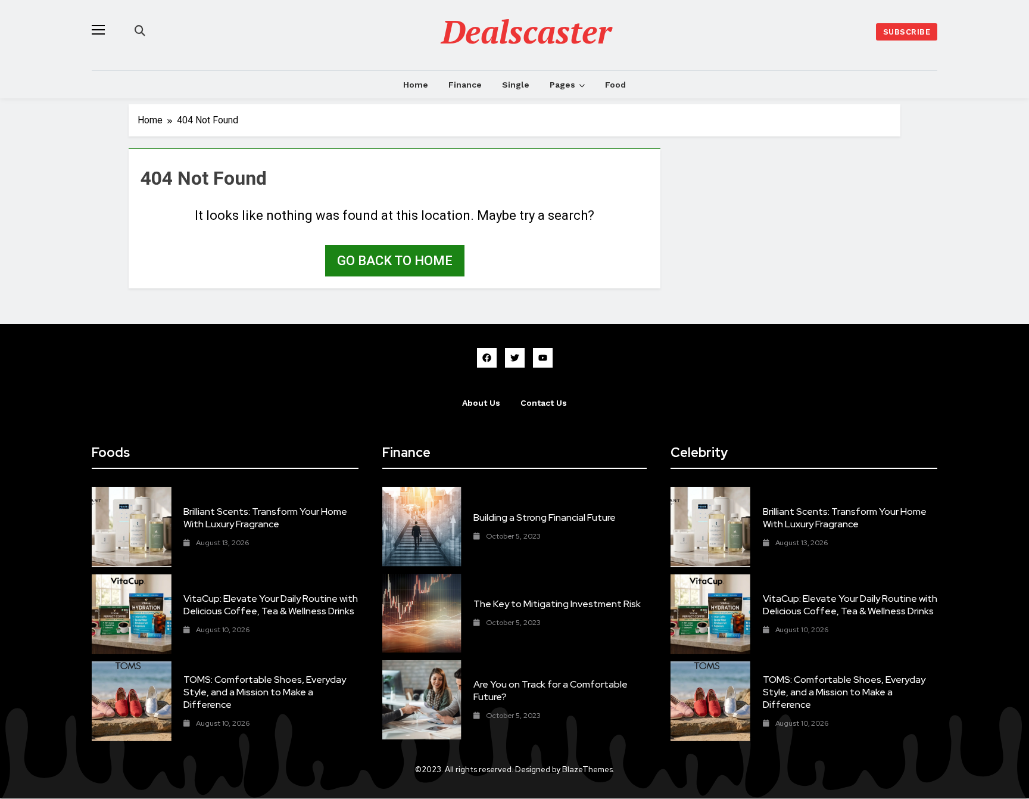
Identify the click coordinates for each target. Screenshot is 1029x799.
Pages (562, 84)
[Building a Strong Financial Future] (422, 526)
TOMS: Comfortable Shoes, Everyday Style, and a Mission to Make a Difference (264, 692)
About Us (481, 403)
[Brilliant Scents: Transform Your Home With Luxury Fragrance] (132, 527)
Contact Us (543, 403)
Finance (465, 84)
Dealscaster (526, 31)
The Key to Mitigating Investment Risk (557, 604)
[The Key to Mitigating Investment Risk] (422, 613)
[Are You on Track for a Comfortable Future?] (422, 699)
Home (415, 84)
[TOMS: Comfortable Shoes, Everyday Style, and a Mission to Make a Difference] (132, 701)
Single (515, 84)
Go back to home (395, 260)
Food (615, 84)
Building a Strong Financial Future (544, 517)
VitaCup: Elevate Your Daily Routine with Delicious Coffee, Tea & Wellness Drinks (270, 604)
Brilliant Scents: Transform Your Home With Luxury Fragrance (265, 517)
